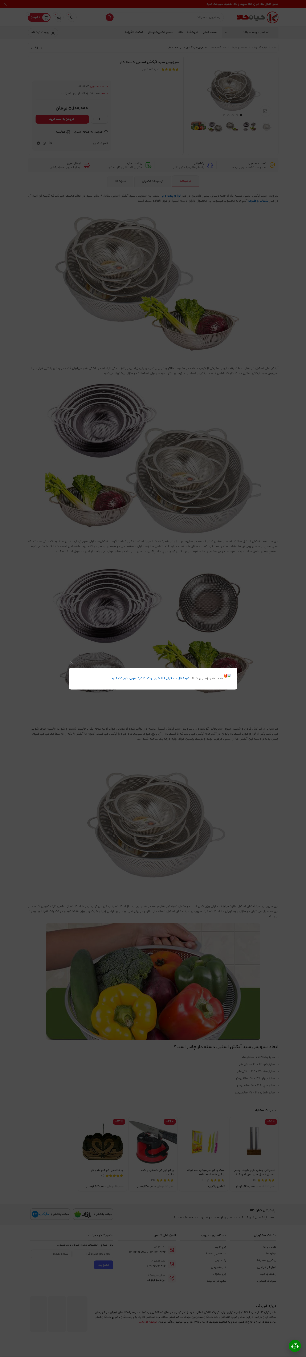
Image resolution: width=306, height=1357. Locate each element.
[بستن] (71, 662)
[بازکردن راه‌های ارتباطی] (295, 1346)
